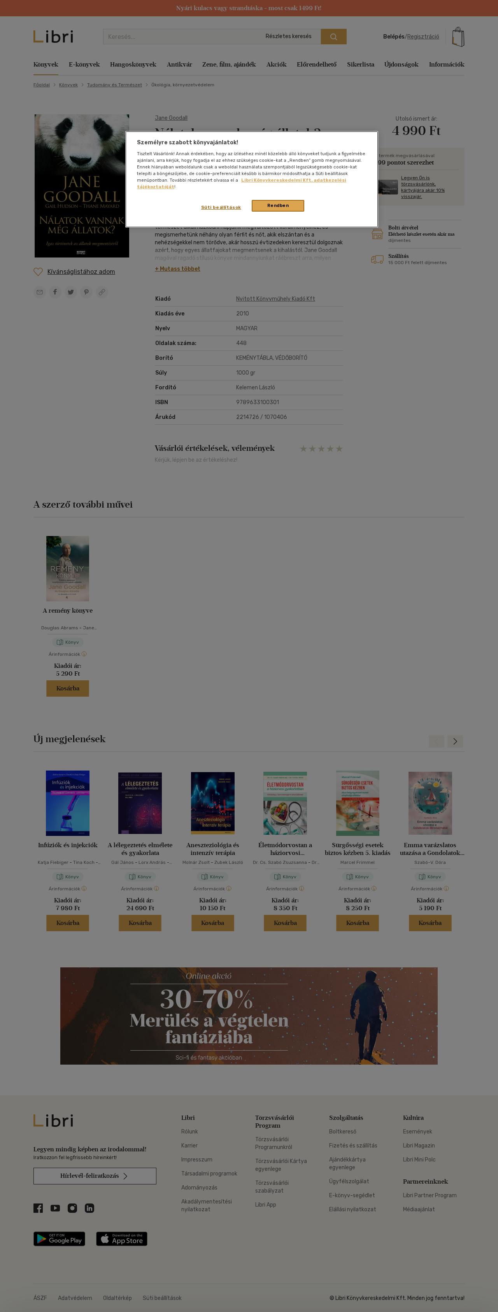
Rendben (278, 205)
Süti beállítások (221, 207)
